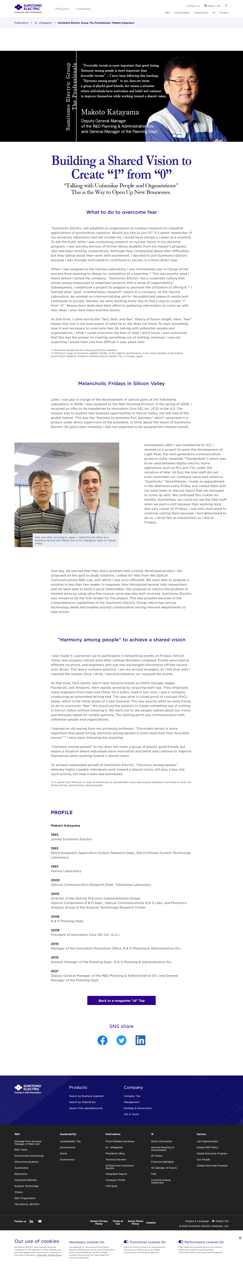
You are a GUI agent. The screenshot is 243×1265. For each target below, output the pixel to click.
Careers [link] (224, 12)
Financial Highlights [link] (162, 1161)
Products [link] (62, 8)
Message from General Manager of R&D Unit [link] (27, 1142)
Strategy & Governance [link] (138, 1108)
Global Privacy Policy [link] (99, 1222)
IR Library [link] (157, 1155)
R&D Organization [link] (25, 1198)
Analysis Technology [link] (26, 1186)
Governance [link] (67, 1159)
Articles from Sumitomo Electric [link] (120, 1166)
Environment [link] (67, 1147)
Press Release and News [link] (120, 1141)
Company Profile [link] (115, 1180)
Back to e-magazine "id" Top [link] (122, 1000)
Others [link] (18, 1192)
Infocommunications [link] (26, 1161)
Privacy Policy (55, 1255)
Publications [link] (201, 12)
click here (42, 1255)
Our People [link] (203, 1159)
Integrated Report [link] (116, 1174)
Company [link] (84, 8)
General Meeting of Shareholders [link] (162, 1148)
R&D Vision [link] (21, 1149)
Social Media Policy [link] (135, 1222)
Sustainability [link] (182, 12)
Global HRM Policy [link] (207, 1147)
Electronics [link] (20, 1174)
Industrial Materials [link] (25, 1180)
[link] (28, 8)
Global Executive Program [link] (212, 1153)
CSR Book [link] (111, 1186)
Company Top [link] (132, 1095)
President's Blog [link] (115, 1153)
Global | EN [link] (213, 5)
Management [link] (131, 1102)
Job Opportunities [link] (207, 1141)
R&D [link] (167, 12)
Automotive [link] (21, 1167)
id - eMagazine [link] (43, 22)
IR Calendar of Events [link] (164, 1167)
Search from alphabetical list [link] (86, 1108)
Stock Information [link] (161, 1141)
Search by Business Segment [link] (86, 1095)
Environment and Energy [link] (29, 1155)
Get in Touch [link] (131, 1114)
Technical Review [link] (116, 1159)
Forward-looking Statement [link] (160, 1181)
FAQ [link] (153, 1174)
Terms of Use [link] (118, 1222)
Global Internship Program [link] (212, 1165)
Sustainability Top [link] (70, 1141)
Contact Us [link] (193, 5)
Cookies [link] (151, 1222)
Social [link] (63, 1153)
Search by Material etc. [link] (82, 1102)
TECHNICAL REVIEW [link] (26, 1204)
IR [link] (214, 12)
